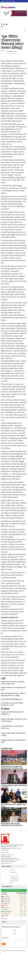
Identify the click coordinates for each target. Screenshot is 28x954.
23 (10, 881)
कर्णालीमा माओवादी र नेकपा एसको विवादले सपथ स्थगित (13, 689)
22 (17, 879)
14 (16, 877)
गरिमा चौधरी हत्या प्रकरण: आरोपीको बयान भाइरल (13, 805)
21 (16, 879)
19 (13, 879)
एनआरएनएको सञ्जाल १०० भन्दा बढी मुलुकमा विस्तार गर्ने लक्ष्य (12, 727)
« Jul (2, 884)
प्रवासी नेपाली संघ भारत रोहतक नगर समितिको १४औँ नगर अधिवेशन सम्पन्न (12, 683)
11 (12, 877)
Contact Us (8, 1)
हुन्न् (14, 933)
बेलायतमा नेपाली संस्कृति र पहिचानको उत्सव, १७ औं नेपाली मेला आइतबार (14, 720)
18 (12, 879)
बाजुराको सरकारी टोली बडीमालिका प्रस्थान (11, 699)
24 (11, 881)
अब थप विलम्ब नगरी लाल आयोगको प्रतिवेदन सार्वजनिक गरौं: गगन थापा (12, 704)
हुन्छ (14, 930)
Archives (13, 1)
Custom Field (5, 938)
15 (17, 877)
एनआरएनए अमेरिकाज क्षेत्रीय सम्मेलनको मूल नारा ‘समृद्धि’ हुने (13, 734)
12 (13, 877)
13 (14, 877)
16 (10, 879)
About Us (3, 1)
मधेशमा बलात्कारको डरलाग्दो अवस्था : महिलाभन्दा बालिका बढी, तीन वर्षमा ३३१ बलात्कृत (13, 694)
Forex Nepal (4, 919)
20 (15, 879)
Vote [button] (4, 944)
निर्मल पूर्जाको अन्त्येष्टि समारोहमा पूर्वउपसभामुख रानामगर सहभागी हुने (11, 824)
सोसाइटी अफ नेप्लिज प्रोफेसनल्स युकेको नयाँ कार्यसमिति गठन (12, 713)
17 (11, 879)
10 (11, 877)
